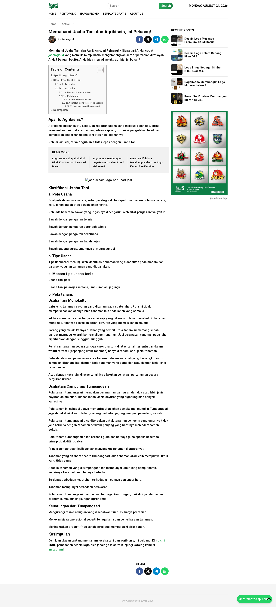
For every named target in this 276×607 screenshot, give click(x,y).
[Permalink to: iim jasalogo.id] (52, 39)
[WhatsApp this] (165, 39)
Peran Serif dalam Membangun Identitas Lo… (205, 98)
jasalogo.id (56, 55)
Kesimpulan (60, 110)
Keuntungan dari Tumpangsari (86, 106)
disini (161, 540)
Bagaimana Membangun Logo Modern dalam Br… (204, 83)
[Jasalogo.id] (53, 5)
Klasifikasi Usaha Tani (67, 80)
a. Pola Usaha (67, 84)
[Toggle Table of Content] (98, 70)
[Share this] (139, 39)
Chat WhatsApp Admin (254, 599)
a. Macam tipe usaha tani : (78, 92)
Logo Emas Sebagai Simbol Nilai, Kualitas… (202, 69)
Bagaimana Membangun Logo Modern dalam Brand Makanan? (108, 162)
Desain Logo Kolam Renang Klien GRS (202, 55)
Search (166, 6)
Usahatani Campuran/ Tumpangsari (86, 103)
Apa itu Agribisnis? (65, 75)
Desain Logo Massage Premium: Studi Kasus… (200, 40)
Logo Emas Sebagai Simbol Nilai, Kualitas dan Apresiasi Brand (69, 162)
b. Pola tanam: (72, 96)
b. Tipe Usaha (67, 88)
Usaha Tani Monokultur (80, 99)
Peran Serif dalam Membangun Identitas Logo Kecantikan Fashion (146, 162)
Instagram (55, 549)
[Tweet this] (148, 39)
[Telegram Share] (156, 39)
